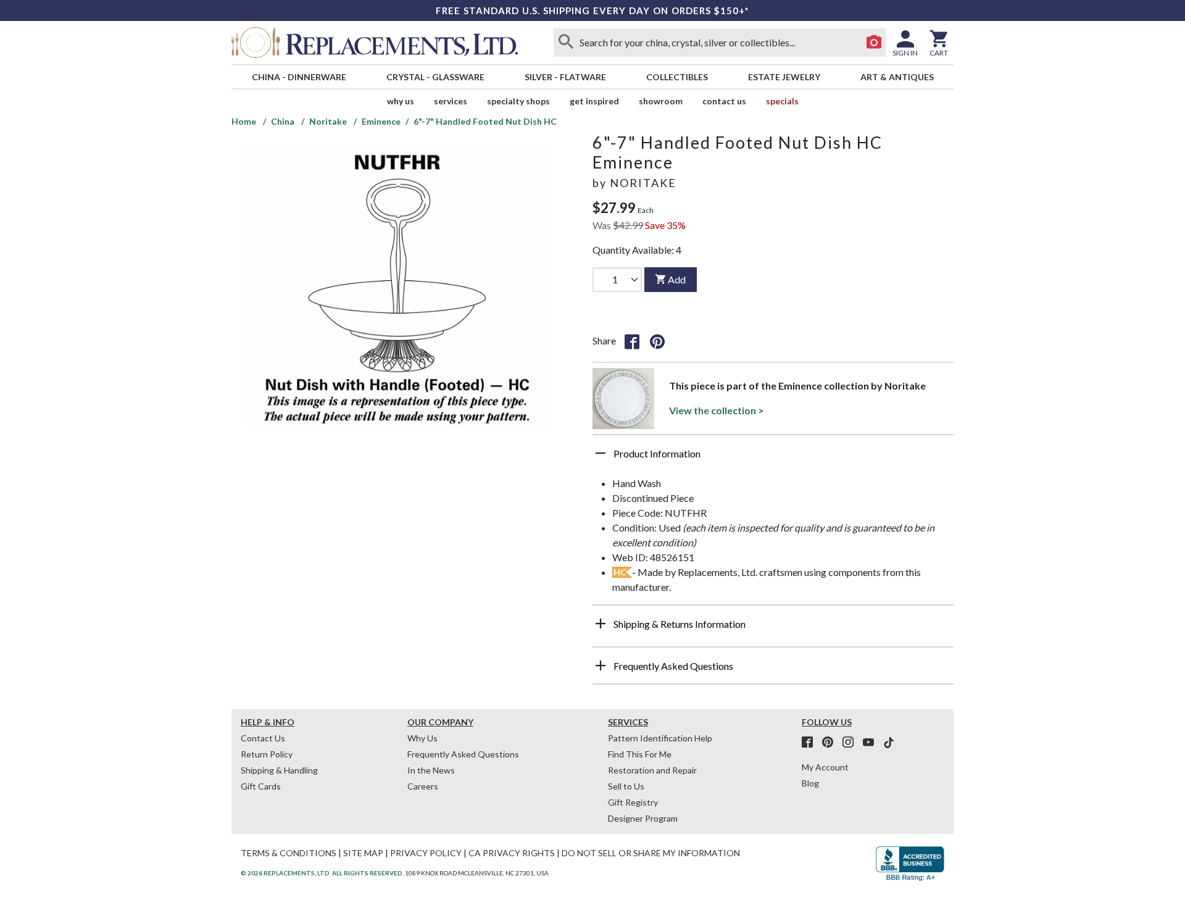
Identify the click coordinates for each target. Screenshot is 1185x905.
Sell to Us (626, 786)
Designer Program (643, 818)
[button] (773, 458)
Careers (422, 786)
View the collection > (716, 410)
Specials (782, 101)
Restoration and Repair (652, 770)
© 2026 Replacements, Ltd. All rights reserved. (322, 873)
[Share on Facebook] (632, 341)
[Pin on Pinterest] (657, 341)
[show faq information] (600, 665)
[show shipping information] (600, 623)
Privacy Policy (426, 853)
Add (677, 279)
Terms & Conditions (288, 853)
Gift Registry (633, 802)
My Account (825, 767)
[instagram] (851, 742)
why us (400, 101)
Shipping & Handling (279, 770)
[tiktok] (888, 742)
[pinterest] (831, 742)
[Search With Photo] (874, 42)
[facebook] (811, 742)
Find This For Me (640, 754)
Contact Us (724, 101)
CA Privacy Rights (511, 853)
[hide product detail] (600, 453)
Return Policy (267, 754)
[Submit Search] (566, 42)
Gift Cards (261, 786)
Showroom (661, 101)
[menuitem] (298, 76)
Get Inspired (594, 101)
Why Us (422, 738)
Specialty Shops (518, 101)
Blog (810, 783)
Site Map (363, 853)
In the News (431, 770)
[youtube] (872, 742)
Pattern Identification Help (660, 738)
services (450, 101)
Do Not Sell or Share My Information (651, 853)
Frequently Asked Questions (463, 754)
